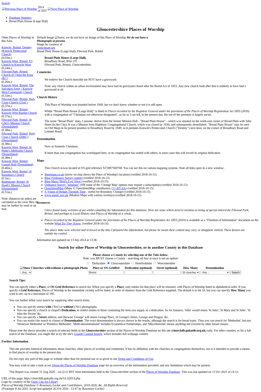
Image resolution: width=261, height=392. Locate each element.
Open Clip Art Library (44, 381)
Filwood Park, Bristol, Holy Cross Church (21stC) (18, 100)
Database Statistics (20, 17)
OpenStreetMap (54, 188)
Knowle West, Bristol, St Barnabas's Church (17, 173)
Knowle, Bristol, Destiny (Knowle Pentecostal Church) (17, 51)
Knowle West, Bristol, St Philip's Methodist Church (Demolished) (17, 151)
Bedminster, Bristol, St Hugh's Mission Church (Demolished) (16, 185)
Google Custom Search (88, 334)
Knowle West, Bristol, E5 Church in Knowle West (17, 63)
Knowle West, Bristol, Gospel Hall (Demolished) (17, 162)
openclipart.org (46, 47)
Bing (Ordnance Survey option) (64, 178)
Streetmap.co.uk (54, 174)
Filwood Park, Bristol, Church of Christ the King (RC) (17, 75)
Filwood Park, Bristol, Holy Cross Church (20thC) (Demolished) (18, 137)
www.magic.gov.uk (56, 195)
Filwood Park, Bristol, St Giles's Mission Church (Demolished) (17, 123)
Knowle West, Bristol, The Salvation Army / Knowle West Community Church (18, 89)
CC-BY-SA (119, 188)
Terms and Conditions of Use (135, 358)
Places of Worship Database (163, 371)
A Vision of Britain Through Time (65, 191)
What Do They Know (67, 223)
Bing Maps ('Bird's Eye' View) (63, 181)
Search (6, 3)
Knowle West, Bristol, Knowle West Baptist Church (19, 111)
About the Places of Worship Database (75, 365)
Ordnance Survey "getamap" (62, 184)
